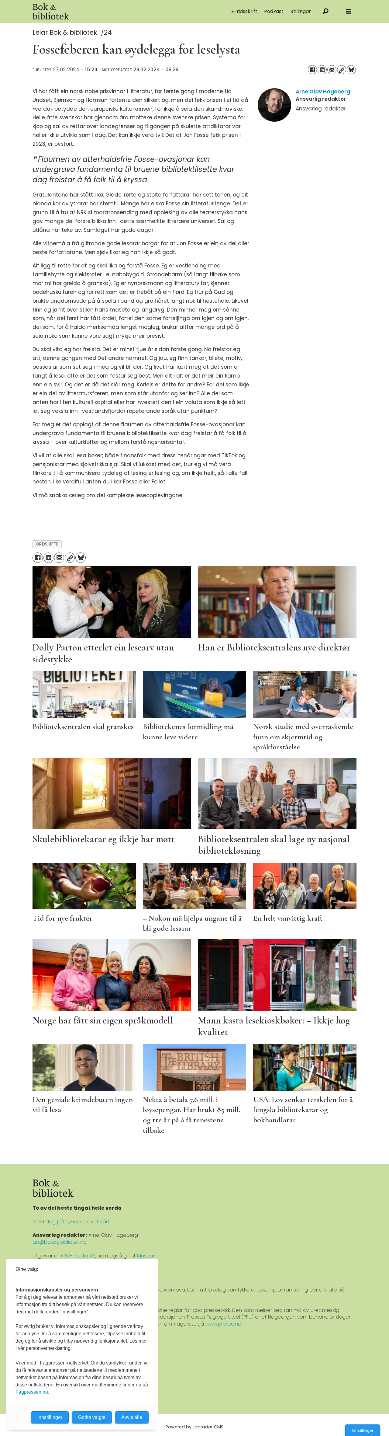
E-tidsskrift (244, 11)
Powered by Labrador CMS (194, 1427)
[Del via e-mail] (331, 69)
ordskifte (47, 544)
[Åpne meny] (348, 11)
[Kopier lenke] (341, 69)
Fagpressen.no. (32, 1392)
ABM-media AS (77, 1255)
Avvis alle (131, 1417)
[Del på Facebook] (312, 69)
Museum (147, 1255)
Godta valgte (91, 1417)
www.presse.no (223, 1323)
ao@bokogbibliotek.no (60, 1242)
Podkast (274, 11)
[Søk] (325, 11)
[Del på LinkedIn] (322, 69)
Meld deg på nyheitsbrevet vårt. (71, 1221)
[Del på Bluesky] (351, 69)
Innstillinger (363, 1430)
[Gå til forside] (101, 11)
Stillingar (301, 11)
